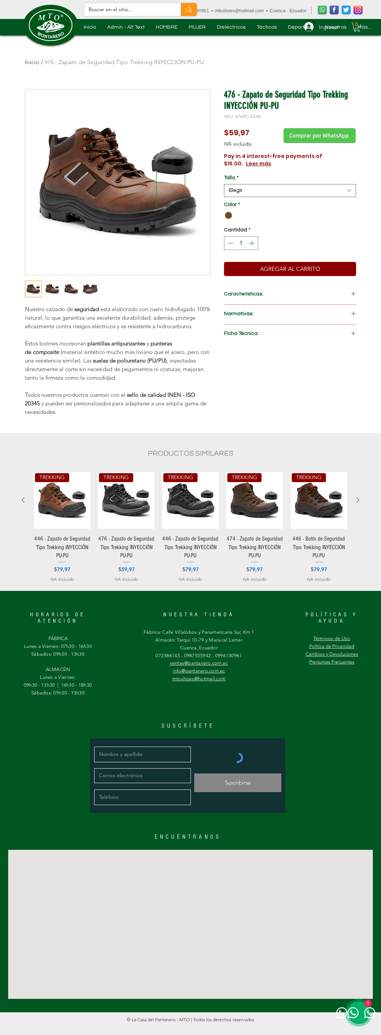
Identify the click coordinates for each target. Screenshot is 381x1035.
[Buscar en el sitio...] (189, 9)
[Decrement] (229, 243)
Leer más (285, 163)
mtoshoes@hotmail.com (239, 10)
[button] (166, 27)
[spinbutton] (241, 243)
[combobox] (290, 190)
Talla (231, 177)
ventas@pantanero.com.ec (199, 663)
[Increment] (252, 243)
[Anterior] (23, 500)
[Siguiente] (357, 500)
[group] (190, 527)
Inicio (32, 62)
